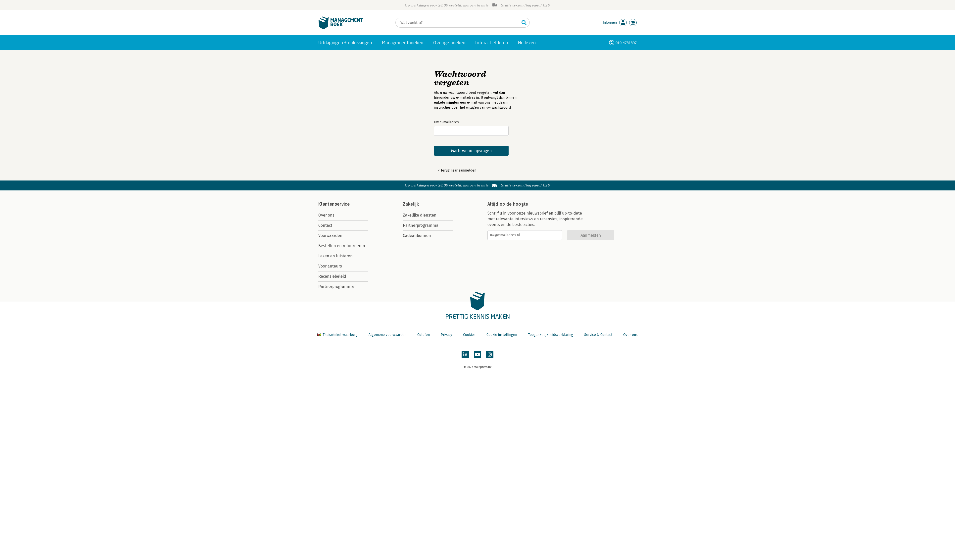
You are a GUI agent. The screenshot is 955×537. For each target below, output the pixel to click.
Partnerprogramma (336, 286)
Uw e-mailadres (446, 122)
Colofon (423, 335)
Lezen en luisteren (335, 256)
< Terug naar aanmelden (457, 170)
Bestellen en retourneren (341, 245)
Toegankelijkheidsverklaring (550, 335)
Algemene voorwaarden (387, 335)
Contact (325, 225)
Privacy (446, 335)
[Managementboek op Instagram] (489, 354)
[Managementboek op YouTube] (477, 354)
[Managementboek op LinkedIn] (465, 354)
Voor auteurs (330, 266)
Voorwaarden (330, 235)
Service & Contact (598, 335)
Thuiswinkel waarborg (340, 335)
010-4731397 (626, 43)
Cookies (469, 335)
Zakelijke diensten (419, 215)
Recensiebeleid (332, 276)
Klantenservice (334, 204)
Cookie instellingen (501, 335)
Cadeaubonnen (417, 235)
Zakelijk (411, 204)
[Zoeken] (524, 23)
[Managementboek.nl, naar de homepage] (340, 28)
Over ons (326, 215)
